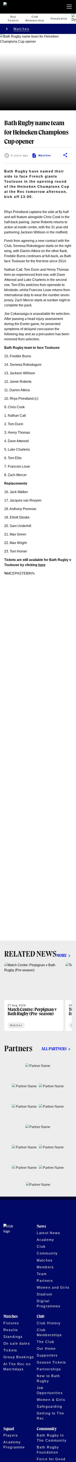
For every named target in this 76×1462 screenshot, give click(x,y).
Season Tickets (51, 1362)
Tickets (10, 1350)
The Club (45, 1342)
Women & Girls (51, 1400)
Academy (45, 1240)
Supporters (47, 1355)
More (61, 955)
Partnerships (49, 1369)
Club (41, 1246)
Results (10, 1330)
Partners (45, 1281)
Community (47, 1253)
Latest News (48, 1233)
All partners (54, 1049)
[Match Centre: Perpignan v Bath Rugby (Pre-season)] (33, 997)
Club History (49, 1323)
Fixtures (11, 1323)
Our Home (46, 1348)
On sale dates (16, 1343)
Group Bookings (18, 1357)
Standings (13, 1337)
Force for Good (51, 1459)
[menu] (70, 7)
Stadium (44, 1294)
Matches (21, 29)
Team (42, 1274)
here (41, 565)
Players (10, 1435)
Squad (8, 1429)
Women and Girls (53, 1287)
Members (45, 1267)
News (41, 1226)
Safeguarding (49, 1406)
